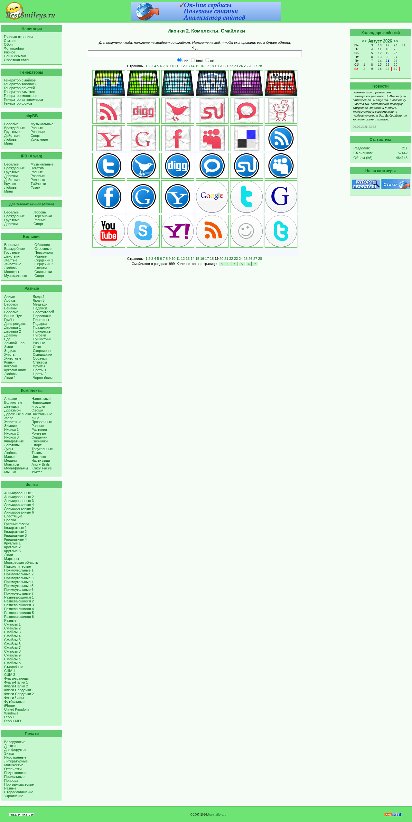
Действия (12, 135)
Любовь (10, 139)
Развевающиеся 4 (19, 609)
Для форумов (15, 749)
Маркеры (11, 559)
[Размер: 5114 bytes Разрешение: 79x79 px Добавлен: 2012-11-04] (177, 138)
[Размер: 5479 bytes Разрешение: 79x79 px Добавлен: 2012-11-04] (143, 111)
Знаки (9, 753)
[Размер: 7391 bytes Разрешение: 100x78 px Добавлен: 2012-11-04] (108, 83)
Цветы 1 (39, 370)
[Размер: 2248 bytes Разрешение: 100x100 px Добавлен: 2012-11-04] (246, 231)
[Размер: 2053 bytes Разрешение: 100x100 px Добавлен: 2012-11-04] (212, 231)
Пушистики (42, 339)
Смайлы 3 (12, 632)
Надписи (40, 308)
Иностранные (15, 757)
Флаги (35, 187)
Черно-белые (43, 378)
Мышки (10, 472)
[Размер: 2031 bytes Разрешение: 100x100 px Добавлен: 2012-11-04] (281, 196)
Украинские (13, 796)
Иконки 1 (11, 429)
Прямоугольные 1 (18, 570)
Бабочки (11, 304)
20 (221, 66)
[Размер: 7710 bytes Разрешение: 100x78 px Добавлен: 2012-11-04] (246, 83)
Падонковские (15, 773)
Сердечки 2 (43, 264)
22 (231, 66)
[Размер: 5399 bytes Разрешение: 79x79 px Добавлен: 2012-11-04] (246, 138)
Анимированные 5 (19, 508)
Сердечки (39, 437)
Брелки (10, 520)
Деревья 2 (12, 331)
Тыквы (37, 453)
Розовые (38, 132)
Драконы (11, 335)
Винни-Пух (13, 316)
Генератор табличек (20, 84)
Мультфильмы (16, 468)
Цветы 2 (39, 374)
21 (226, 66)
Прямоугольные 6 (18, 589)
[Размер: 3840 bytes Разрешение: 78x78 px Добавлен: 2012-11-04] (143, 166)
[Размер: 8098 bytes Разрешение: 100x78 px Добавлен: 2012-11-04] (212, 83)
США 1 (9, 671)
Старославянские (18, 792)
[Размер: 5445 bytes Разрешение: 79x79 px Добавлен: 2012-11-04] (212, 111)
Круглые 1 (12, 543)
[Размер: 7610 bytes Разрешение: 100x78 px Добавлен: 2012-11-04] (143, 83)
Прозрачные (42, 422)
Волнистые (13, 402)
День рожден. (15, 324)
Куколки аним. (15, 370)
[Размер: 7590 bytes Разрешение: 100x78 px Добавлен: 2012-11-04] (281, 83)
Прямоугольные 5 (18, 586)
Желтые (10, 260)
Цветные (39, 456)
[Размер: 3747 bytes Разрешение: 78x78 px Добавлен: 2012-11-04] (177, 196)
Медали (10, 460)
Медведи (40, 304)
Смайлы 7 (12, 647)
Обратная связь (17, 60)
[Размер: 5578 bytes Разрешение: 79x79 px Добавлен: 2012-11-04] (212, 138)
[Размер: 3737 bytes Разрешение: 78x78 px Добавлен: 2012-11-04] (212, 166)
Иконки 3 (11, 437)
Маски (9, 456)
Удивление (39, 139)
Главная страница (18, 37)
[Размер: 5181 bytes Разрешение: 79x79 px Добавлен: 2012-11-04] (143, 138)
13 (188, 66)
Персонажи (42, 216)
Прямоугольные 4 (18, 582)
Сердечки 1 (43, 260)
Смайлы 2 (12, 628)
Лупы (8, 449)
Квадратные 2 (15, 532)
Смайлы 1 (12, 624)
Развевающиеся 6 (19, 617)
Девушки (11, 406)
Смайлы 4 (12, 636)
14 (192, 66)
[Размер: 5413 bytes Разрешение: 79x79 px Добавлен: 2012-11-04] (177, 111)
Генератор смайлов (20, 80)
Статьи (9, 41)
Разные (37, 128)
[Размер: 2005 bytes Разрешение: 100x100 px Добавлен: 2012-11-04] (281, 231)
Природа (11, 780)
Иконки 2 (11, 433)
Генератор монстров (20, 96)
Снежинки (40, 441)
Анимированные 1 (19, 493)
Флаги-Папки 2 (16, 686)
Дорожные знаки (17, 414)
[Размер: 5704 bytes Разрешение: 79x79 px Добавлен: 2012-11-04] (281, 111)
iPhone (9, 705)
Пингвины (41, 320)
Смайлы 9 (12, 655)
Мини (8, 143)
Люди (8, 555)
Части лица (41, 460)
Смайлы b (12, 663)
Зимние (10, 426)
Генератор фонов (18, 103)
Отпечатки (13, 769)
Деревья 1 (12, 327)
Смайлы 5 (12, 640)
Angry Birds (41, 464)
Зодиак (10, 351)
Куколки (10, 366)
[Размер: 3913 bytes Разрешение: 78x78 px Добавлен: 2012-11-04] (177, 166)
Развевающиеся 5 (19, 613)
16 (202, 66)
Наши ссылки (15, 56)
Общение (42, 245)
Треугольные (42, 449)
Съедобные (13, 667)
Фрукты (39, 366)
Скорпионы (42, 351)
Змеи (8, 347)
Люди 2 (38, 296)
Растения (39, 429)
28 (260, 66)
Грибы (9, 320)
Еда (7, 339)
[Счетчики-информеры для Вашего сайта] (22, 815)
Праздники (41, 327)
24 (241, 66)
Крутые (10, 183)
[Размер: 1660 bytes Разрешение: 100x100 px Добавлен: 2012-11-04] (212, 196)
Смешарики (42, 354)
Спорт (36, 135)
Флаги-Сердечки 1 (19, 690)
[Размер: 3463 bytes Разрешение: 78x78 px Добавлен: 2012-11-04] (281, 166)
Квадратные (14, 441)
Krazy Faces (42, 468)
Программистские (19, 784)
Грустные (12, 132)
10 (173, 66)
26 (250, 66)
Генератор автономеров (23, 99)
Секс (37, 347)
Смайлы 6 (12, 644)
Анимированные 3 (19, 501)
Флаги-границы (16, 678)
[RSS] (392, 815)
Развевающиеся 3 (19, 605)
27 (255, 66)
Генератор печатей (19, 88)
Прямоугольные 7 (18, 593)
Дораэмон (12, 410)
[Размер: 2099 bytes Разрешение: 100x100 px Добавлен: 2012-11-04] (177, 231)
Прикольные (14, 777)
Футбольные (14, 702)
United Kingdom (16, 709)
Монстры (11, 272)
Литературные (16, 761)
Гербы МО (12, 721)
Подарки (40, 324)
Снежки (40, 268)
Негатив (37, 168)
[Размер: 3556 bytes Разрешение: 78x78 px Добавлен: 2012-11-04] (108, 166)
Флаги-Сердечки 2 (19, 694)
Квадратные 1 (15, 528)
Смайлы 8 (12, 651)
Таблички (38, 183)
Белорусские (14, 742)
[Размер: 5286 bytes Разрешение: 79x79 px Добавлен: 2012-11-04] (108, 138)
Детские (10, 746)
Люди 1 (10, 378)
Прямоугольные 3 (18, 578)
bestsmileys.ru (217, 814)
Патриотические (17, 566)
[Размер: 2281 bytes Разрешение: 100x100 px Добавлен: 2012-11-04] (108, 231)
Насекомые (41, 399)
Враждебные (14, 128)
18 (212, 66)
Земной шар (14, 343)
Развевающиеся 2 (19, 601)
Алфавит (11, 399)
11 (178, 66)
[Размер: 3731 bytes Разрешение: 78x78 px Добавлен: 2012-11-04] (143, 196)
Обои (8, 44)
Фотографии (14, 48)
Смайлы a (12, 659)
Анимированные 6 (19, 512)
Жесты (9, 354)
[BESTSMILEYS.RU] (30, 18)
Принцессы (42, 331)
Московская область (21, 562)
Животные (12, 264)
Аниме (9, 296)
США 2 (9, 674)
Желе (8, 418)
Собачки (40, 358)
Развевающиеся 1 (19, 597)
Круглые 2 (12, 547)
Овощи (37, 410)
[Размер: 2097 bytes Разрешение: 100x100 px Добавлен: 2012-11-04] (143, 231)
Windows (11, 713)
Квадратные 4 (15, 539)
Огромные (43, 248)
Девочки (11, 176)
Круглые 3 (12, 551)
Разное (9, 52)
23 (236, 66)
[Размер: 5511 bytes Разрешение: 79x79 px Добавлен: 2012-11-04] (108, 111)
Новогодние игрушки (41, 404)
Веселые (11, 124)
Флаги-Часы (14, 698)
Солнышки (43, 272)
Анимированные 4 (19, 504)
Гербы (9, 717)
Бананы (10, 308)
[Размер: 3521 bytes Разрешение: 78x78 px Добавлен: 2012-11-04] (108, 196)
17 (207, 66)
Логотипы (12, 445)
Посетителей (43, 312)
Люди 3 (38, 300)
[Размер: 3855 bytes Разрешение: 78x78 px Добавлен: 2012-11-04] (281, 138)
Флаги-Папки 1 (16, 682)
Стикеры (40, 362)
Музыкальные (42, 124)
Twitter (37, 472)
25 (246, 66)
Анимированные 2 (19, 497)
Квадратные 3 (15, 535)
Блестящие (13, 516)
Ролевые (38, 180)
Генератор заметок (19, 92)
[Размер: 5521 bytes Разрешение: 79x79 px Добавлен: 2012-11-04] (246, 111)
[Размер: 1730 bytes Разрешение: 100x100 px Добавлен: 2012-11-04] (246, 196)
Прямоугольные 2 (18, 574)
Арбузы (10, 300)
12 (183, 66)
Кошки (9, 362)
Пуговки (39, 335)
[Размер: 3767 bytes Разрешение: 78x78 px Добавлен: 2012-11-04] (246, 166)
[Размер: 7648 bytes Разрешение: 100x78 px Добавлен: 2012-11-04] (177, 83)
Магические (13, 765)
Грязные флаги (16, 524)
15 (197, 66)
